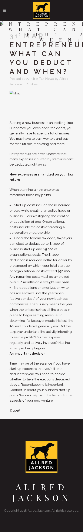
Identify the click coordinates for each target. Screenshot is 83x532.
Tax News (46, 79)
